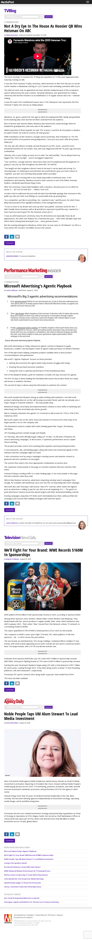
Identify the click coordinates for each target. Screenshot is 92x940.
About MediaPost (20, 915)
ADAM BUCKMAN (12, 256)
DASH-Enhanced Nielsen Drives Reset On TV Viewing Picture (27, 871)
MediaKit (30, 915)
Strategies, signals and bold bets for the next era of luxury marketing (31, 902)
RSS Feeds (51, 915)
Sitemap (59, 915)
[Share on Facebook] (6, 237)
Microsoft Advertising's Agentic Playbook (20, 851)
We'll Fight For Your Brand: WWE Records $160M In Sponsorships (28, 855)
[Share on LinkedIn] (12, 237)
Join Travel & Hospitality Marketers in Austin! (22, 898)
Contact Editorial (40, 915)
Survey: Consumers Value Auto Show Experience (22, 887)
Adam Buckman (12, 35)
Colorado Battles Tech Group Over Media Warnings (24, 879)
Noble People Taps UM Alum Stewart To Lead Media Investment (28, 859)
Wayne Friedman (12, 559)
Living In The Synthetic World (15, 863)
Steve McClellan (12, 723)
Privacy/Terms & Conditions (23, 917)
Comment (9, 243)
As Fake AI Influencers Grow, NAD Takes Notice (22, 867)
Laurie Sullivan (11, 290)
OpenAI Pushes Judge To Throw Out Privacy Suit (22, 883)
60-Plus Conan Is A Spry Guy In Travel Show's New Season (26, 875)
